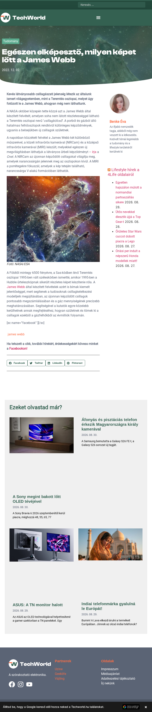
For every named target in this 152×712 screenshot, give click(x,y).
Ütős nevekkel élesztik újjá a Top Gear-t (128, 217)
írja (94, 152)
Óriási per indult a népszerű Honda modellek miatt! (128, 256)
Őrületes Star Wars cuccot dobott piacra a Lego (129, 236)
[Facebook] (12, 684)
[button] (98, 17)
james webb (16, 334)
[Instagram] (20, 684)
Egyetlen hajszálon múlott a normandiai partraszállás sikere (129, 192)
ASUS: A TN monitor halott (38, 605)
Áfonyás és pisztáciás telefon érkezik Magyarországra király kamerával (110, 424)
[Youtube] (29, 684)
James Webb (16, 287)
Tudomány (10, 41)
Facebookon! (18, 348)
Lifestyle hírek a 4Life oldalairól (123, 172)
